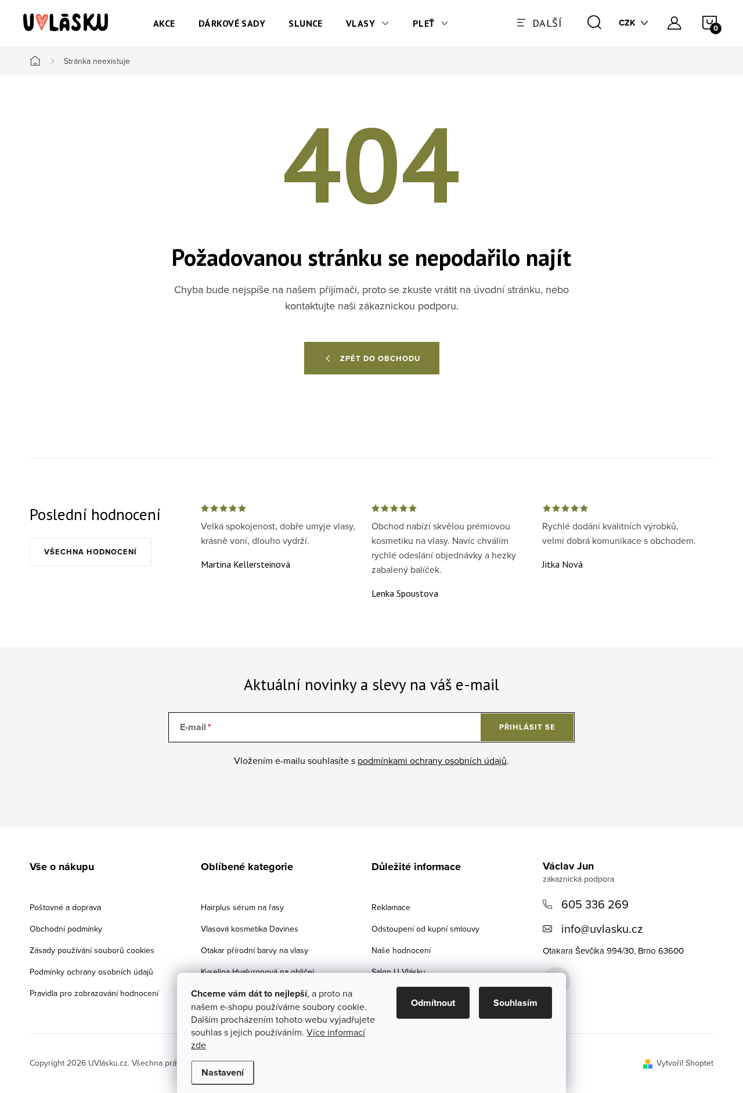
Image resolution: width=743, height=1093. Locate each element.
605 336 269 (595, 904)
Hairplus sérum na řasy (242, 907)
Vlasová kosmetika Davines (249, 929)
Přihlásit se (527, 727)
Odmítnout (433, 1002)
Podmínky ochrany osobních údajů (91, 971)
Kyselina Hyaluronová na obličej (257, 971)
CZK (627, 22)
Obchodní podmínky (66, 929)
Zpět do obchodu (380, 358)
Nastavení (222, 1072)
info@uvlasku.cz (602, 928)
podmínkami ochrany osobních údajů (432, 760)
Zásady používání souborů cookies (92, 950)
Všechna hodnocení (90, 551)
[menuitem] (164, 23)
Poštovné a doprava (65, 907)
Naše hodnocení (401, 950)
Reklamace (391, 907)
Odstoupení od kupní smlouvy (425, 929)
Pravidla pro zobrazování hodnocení (94, 993)
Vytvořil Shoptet (685, 1063)
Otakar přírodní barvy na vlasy (254, 950)
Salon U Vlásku (398, 971)
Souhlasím (515, 1002)
